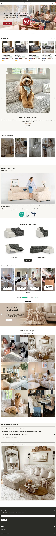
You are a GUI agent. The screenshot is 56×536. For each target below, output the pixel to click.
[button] (51, 38)
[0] (54, 3)
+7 (31, 60)
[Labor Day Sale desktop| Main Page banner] (28, 17)
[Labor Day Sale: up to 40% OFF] (28, 1)
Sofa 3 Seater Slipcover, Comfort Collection (7, 55)
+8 (5, 60)
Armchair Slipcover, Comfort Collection (21, 55)
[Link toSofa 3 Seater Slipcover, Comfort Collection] (8, 47)
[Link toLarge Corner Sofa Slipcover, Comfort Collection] (48, 47)
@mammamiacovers (27, 333)
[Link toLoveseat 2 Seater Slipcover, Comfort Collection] (35, 47)
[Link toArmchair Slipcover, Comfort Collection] (21, 47)
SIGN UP (4, 519)
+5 (44, 60)
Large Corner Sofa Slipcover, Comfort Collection (47, 55)
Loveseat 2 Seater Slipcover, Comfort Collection (34, 55)
